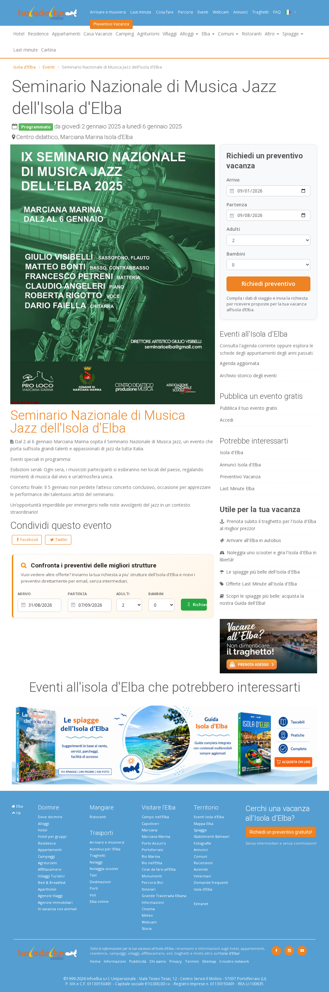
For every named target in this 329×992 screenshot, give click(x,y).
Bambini (156, 593)
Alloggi (43, 823)
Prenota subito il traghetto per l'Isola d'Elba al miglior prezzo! (268, 524)
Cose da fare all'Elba (159, 869)
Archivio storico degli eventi (248, 375)
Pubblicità (137, 961)
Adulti (123, 593)
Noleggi (96, 862)
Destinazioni (100, 881)
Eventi (203, 12)
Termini (192, 961)
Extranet (201, 903)
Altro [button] (270, 34)
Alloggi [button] (187, 34)
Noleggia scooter (104, 868)
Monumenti (152, 876)
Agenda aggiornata (239, 363)
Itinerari (149, 889)
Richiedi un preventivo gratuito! (281, 832)
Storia (147, 928)
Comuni (200, 856)
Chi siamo (157, 961)
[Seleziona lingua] (288, 12)
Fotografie (202, 843)
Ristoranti (252, 34)
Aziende (201, 869)
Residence (38, 34)
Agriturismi (148, 34)
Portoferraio (152, 849)
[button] (209, 150)
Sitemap (209, 961)
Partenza (77, 593)
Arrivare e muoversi (108, 12)
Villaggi (170, 34)
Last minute (140, 12)
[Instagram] (289, 951)
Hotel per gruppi (52, 836)
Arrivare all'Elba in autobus (254, 540)
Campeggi (46, 856)
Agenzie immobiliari (55, 902)
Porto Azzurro (154, 843)
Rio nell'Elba (152, 862)
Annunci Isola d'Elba (240, 465)
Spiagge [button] (291, 34)
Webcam (221, 12)
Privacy (175, 961)
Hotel (18, 34)
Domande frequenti (211, 882)
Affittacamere (49, 869)
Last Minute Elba (237, 488)
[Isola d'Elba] (48, 13)
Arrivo (24, 593)
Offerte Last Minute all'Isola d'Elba (261, 584)
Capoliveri (150, 823)
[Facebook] (276, 951)
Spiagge (200, 830)
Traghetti (260, 12)
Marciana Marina (156, 836)
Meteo (147, 915)
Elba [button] (206, 34)
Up (18, 812)
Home (95, 961)
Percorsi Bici (152, 882)
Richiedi (199, 604)
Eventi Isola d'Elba (209, 816)
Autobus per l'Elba (105, 849)
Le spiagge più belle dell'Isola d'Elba (263, 572)
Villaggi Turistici (51, 876)
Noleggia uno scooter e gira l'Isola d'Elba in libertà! (268, 556)
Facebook (29, 539)
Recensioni (203, 862)
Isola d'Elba (24, 67)
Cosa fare (164, 12)
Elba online (99, 901)
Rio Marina (151, 856)
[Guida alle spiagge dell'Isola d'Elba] (164, 744)
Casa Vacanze (98, 34)
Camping (125, 34)
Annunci (240, 12)
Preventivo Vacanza (111, 24)
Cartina (48, 50)
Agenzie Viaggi (50, 895)
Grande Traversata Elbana (164, 895)
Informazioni (153, 902)
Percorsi (185, 12)
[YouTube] (302, 951)
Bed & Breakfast (52, 882)
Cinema (148, 908)
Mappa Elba (203, 823)
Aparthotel (47, 889)
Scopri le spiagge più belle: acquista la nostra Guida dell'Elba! (262, 599)
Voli (93, 895)
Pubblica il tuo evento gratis (248, 408)
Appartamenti (66, 34)
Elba (19, 806)
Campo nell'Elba (155, 816)
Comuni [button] (226, 34)
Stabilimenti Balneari (211, 836)
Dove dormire (50, 816)
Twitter (61, 539)
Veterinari (202, 876)
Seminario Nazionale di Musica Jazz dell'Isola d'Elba (97, 422)
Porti (94, 888)
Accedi (226, 420)
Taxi (93, 875)
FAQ (277, 12)
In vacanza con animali (57, 908)
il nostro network (234, 961)
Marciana (149, 830)
